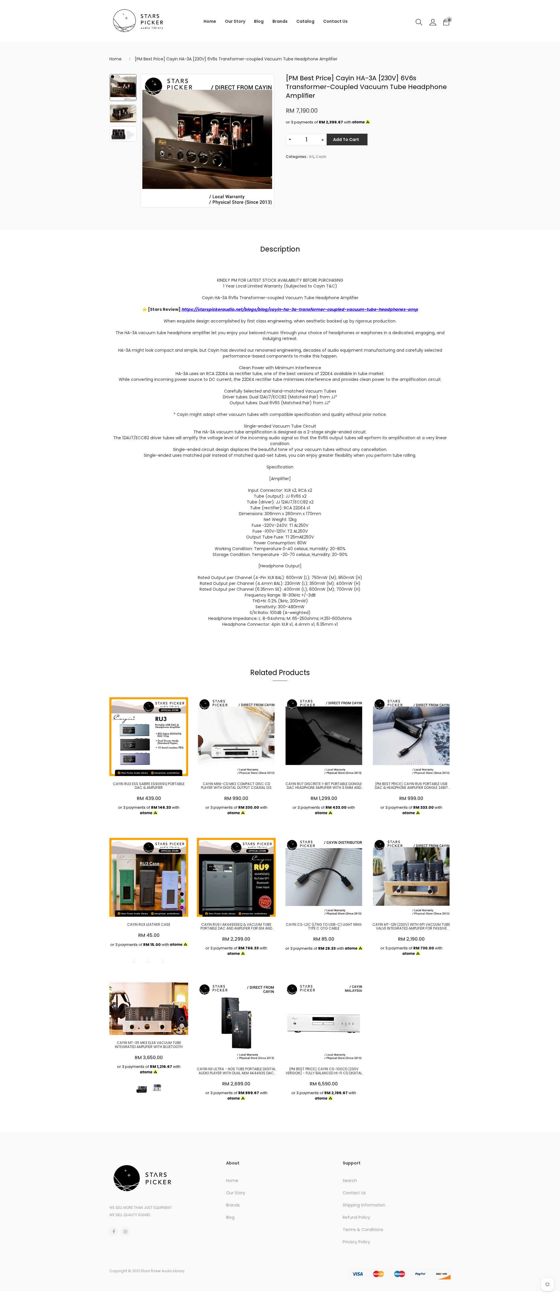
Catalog (305, 21)
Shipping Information (364, 1205)
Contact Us (335, 21)
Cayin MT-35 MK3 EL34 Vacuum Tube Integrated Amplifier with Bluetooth (149, 1044)
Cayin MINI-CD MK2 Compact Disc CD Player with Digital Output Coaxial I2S (236, 785)
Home (210, 21)
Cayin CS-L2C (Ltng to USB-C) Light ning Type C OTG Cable (324, 926)
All (311, 156)
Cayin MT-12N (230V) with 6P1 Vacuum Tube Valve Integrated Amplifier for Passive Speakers (411, 926)
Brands (280, 21)
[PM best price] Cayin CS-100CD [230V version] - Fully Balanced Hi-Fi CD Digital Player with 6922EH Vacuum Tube (324, 1071)
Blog (259, 21)
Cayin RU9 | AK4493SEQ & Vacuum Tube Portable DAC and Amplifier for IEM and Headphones (236, 926)
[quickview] (147, 768)
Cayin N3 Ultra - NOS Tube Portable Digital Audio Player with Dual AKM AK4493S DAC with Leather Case (236, 1071)
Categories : (297, 156)
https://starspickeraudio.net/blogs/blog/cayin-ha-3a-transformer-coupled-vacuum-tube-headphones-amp (299, 309)
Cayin (321, 156)
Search (350, 1180)
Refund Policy (356, 1217)
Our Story (235, 21)
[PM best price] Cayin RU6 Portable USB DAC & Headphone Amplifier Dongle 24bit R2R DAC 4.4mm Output (411, 785)
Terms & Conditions (363, 1230)
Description (280, 249)
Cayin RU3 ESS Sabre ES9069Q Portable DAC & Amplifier (149, 785)
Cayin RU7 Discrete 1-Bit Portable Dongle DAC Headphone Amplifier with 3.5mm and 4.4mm (324, 785)
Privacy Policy (356, 1242)
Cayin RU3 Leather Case (148, 924)
